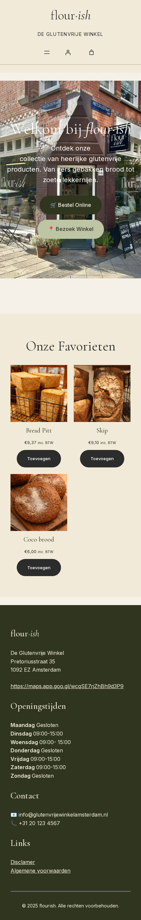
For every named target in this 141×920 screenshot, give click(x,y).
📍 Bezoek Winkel (70, 229)
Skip (102, 430)
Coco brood (39, 540)
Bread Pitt (39, 430)
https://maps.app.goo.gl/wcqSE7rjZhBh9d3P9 (67, 686)
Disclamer (22, 862)
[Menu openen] (47, 52)
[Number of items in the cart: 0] (91, 52)
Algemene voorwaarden (40, 870)
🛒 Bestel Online (70, 205)
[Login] (67, 52)
